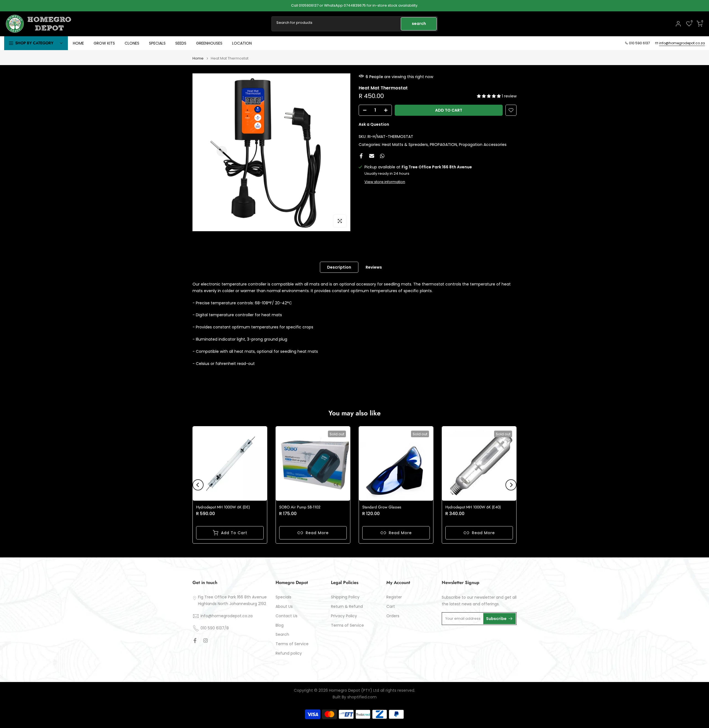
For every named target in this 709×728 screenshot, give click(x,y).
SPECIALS (157, 43)
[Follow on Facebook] (194, 640)
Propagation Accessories (483, 144)
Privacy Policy (344, 616)
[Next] (511, 484)
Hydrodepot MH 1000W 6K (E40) (473, 507)
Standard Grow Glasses (381, 507)
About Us (284, 606)
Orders (392, 616)
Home (198, 58)
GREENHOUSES (209, 43)
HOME (78, 43)
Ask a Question (374, 124)
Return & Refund (347, 606)
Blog (280, 625)
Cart (390, 606)
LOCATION (242, 43)
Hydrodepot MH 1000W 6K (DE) (223, 507)
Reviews (374, 267)
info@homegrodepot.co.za (682, 43)
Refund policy (289, 653)
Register (394, 597)
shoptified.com (362, 697)
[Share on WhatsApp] (382, 155)
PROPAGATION (443, 144)
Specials (283, 597)
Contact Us (286, 616)
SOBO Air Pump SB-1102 (299, 507)
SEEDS (180, 43)
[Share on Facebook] (361, 155)
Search (282, 634)
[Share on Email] (371, 155)
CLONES (132, 43)
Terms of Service (292, 644)
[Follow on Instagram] (205, 640)
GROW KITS (104, 43)
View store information (384, 181)
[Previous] (198, 484)
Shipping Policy (345, 597)
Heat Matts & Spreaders (405, 144)
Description (339, 267)
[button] (489, 96)
